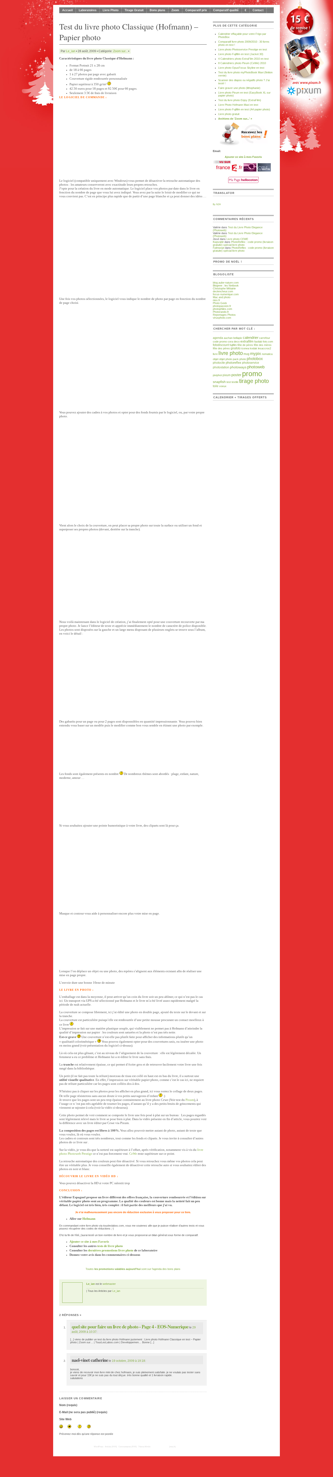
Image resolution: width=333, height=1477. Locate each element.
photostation (221, 367)
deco (237, 341)
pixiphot (217, 375)
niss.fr (216, 300)
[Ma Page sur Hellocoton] (243, 182)
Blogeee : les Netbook (226, 285)
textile (235, 382)
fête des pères (221, 348)
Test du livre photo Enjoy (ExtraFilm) (239, 100)
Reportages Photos (224, 314)
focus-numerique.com (226, 294)
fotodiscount (221, 345)
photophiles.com (222, 308)
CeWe (133, 1153)
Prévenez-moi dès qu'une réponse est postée (86, 1433)
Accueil (67, 10)
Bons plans (157, 10)
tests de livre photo (110, 1246)
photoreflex (233, 362)
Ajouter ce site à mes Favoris (89, 1241)
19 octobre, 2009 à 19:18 (128, 1361)
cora (230, 341)
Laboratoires (88, 10)
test (228, 382)
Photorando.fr (221, 311)
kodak (253, 348)
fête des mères (263, 344)
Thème (144, 1447)
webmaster (109, 1283)
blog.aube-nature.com (226, 282)
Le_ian (70, 51)
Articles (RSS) (111, 1447)
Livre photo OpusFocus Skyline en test (241, 67)
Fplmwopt (218, 247)
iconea (245, 348)
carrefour (264, 337)
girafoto (236, 348)
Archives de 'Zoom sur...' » (235, 118)
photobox (255, 358)
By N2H (217, 204)
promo (252, 374)
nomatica (267, 354)
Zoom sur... (120, 51)
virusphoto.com (222, 317)
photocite (219, 362)
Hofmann (88, 1218)
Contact (258, 10)
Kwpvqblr (218, 241)
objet (215, 359)
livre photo (230, 353)
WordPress (98, 1447)
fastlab (258, 341)
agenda (218, 337)
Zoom (175, 10)
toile (215, 386)
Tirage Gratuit (134, 10)
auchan (228, 337)
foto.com (268, 341)
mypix (255, 353)
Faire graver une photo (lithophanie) (239, 87)
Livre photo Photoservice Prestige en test (242, 49)
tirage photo (254, 381)
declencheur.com (223, 291)
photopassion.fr (222, 306)
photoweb (255, 366)
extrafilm (247, 341)
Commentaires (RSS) (127, 1447)
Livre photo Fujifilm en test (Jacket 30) (240, 54)
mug (246, 354)
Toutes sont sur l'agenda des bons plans (133, 1268)
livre (215, 354)
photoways (238, 367)
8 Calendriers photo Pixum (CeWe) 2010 (242, 63)
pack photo (239, 359)
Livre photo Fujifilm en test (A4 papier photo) (244, 109)
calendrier (250, 337)
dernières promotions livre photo (110, 1250)
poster (236, 375)
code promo (220, 341)
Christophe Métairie (224, 288)
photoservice (250, 362)
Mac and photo (221, 297)
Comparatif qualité (226, 10)
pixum (227, 375)
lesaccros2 (264, 348)
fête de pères (245, 344)
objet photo (225, 359)
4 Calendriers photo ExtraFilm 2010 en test (243, 58)
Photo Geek (220, 303)
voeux (222, 386)
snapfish (219, 382)
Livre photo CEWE (237, 239)
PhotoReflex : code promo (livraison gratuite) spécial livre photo (243, 243)
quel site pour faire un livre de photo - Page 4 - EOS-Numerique (130, 1326)
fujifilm (233, 344)
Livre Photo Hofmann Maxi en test (238, 104)
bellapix (237, 337)
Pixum (190, 1100)
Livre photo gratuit (228, 114)
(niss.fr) (172, 1447)
